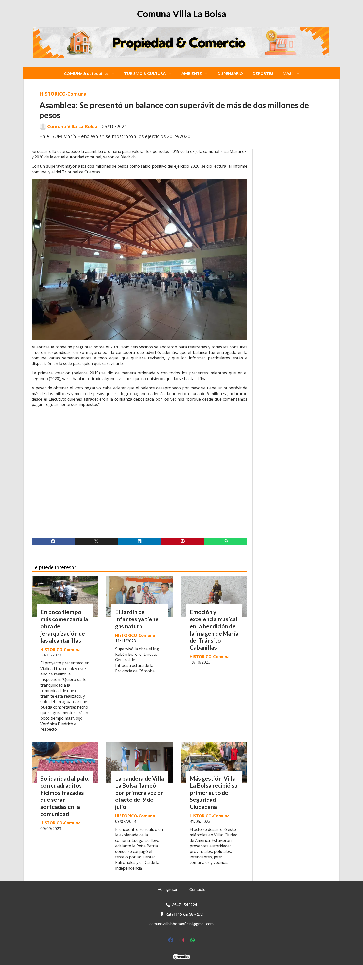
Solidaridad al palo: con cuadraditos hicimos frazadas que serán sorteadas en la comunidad (64, 796)
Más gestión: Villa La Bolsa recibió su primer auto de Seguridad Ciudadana (214, 792)
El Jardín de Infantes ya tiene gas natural (137, 619)
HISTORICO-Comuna (63, 94)
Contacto (197, 889)
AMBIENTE (192, 73)
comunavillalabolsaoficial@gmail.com (181, 923)
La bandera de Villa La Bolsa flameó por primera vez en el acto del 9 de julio (139, 792)
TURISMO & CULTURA (145, 73)
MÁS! (288, 73)
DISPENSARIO (230, 73)
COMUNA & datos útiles (86, 73)
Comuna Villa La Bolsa (72, 126)
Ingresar (170, 889)
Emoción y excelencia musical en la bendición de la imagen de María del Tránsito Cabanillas (214, 629)
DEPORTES (263, 73)
